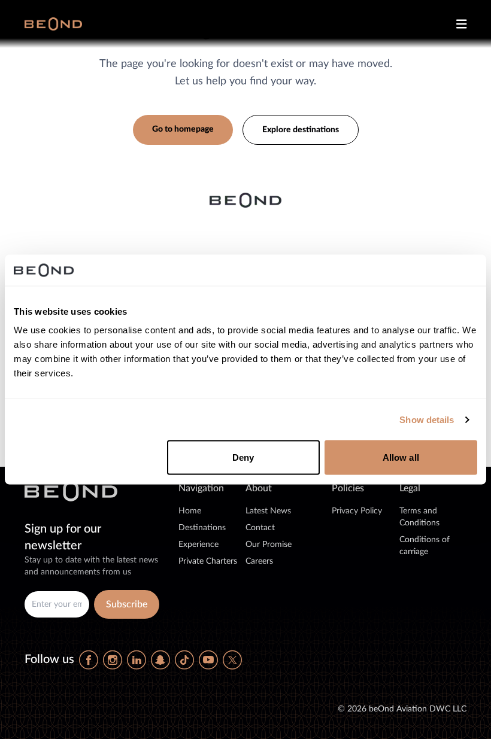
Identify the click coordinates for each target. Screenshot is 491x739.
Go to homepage (183, 129)
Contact (260, 528)
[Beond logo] (53, 23)
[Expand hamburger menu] (457, 24)
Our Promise (269, 544)
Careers (259, 561)
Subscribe (126, 604)
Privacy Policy (357, 511)
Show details (426, 419)
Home (189, 511)
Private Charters (207, 561)
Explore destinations (300, 130)
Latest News (268, 511)
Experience (198, 544)
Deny (243, 457)
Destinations (202, 528)
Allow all (401, 457)
